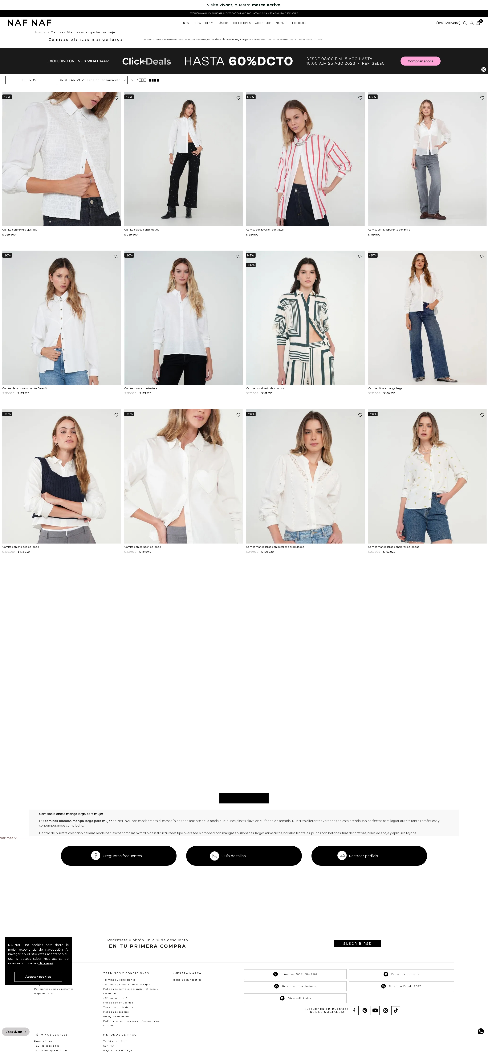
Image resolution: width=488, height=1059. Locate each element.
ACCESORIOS (263, 23)
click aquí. (46, 963)
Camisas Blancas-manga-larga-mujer (84, 32)
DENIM (209, 23)
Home (40, 32)
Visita (14, 1031)
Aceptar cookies (38, 976)
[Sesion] (472, 23)
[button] (448, 23)
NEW (186, 23)
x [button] (25, 1031)
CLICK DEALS (298, 23)
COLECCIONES (242, 23)
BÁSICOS (223, 23)
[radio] (143, 80)
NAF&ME (281, 23)
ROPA (197, 23)
